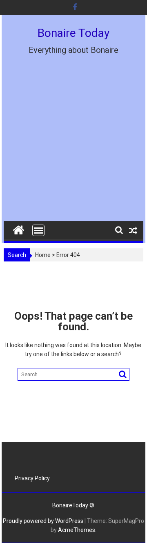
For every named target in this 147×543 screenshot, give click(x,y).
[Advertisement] (73, 144)
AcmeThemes (76, 530)
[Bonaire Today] (18, 228)
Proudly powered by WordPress (43, 521)
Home (43, 255)
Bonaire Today (73, 33)
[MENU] (38, 230)
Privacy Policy (32, 478)
